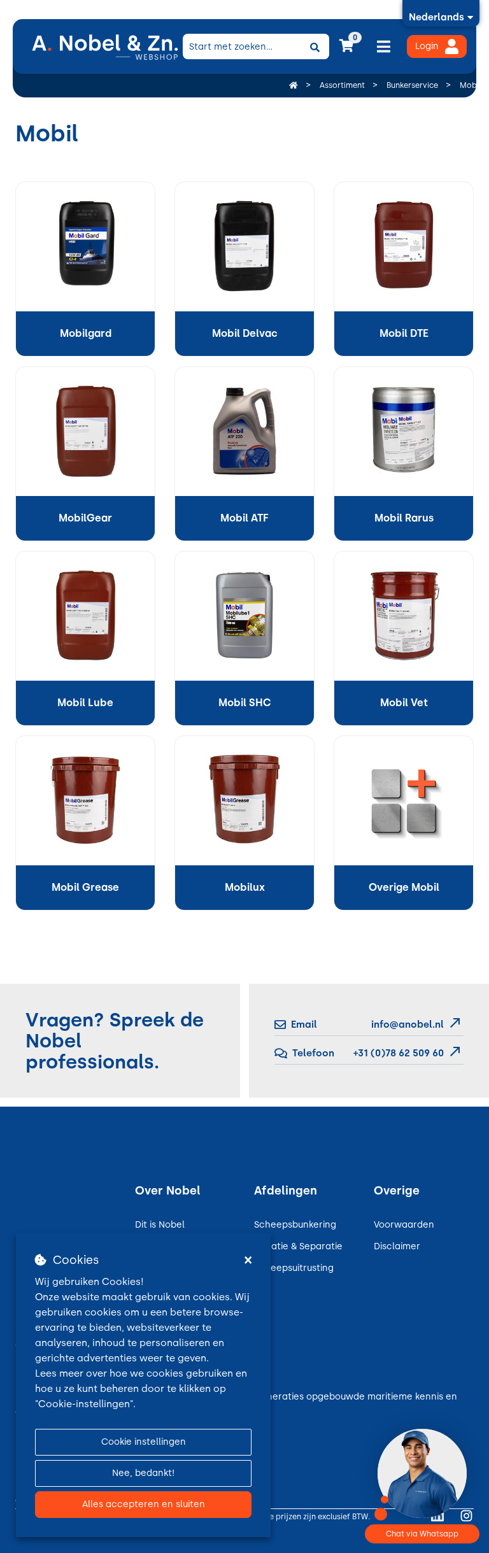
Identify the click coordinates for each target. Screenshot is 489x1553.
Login (427, 46)
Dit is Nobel (160, 1224)
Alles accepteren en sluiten (143, 1504)
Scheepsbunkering (295, 1224)
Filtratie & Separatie (298, 1246)
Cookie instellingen (143, 1441)
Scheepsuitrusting (294, 1268)
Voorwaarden (404, 1224)
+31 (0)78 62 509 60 (397, 1053)
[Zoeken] (315, 46)
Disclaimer (397, 1246)
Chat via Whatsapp (422, 1533)
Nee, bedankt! (143, 1473)
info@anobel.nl (407, 1024)
